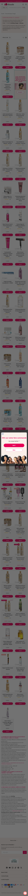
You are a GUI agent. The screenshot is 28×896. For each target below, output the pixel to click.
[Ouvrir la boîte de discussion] (25, 893)
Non (14, 450)
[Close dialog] (3, 434)
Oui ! (14, 445)
